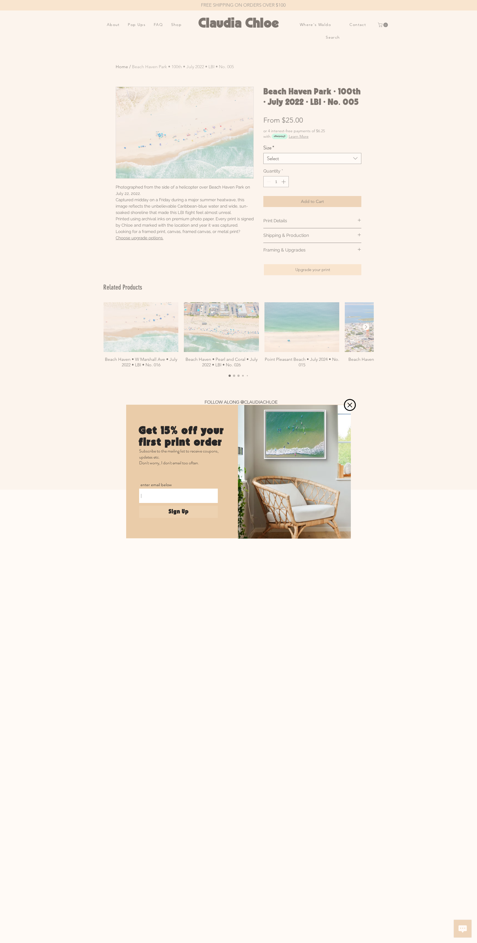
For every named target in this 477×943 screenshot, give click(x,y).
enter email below (156, 485)
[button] (350, 405)
